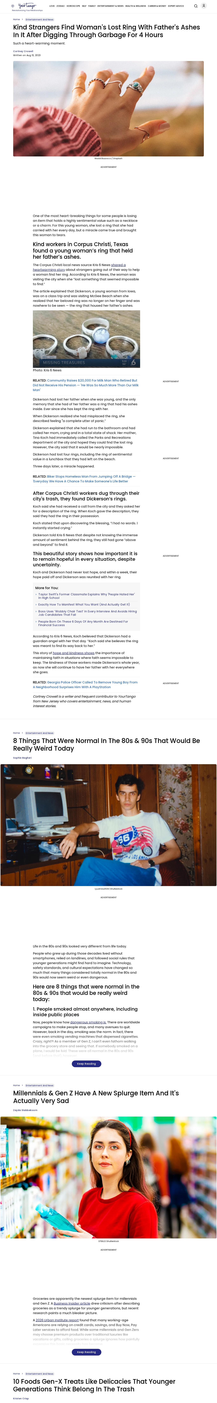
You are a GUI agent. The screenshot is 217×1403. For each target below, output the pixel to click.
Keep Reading (86, 1064)
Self (84, 5)
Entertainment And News (39, 19)
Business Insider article (72, 1303)
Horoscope (73, 5)
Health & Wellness (135, 5)
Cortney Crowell (23, 51)
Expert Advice (176, 5)
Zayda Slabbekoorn (25, 1110)
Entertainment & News (110, 5)
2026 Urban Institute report (57, 1320)
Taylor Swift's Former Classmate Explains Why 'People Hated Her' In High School (86, 596)
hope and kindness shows (74, 653)
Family (92, 5)
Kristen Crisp (21, 1398)
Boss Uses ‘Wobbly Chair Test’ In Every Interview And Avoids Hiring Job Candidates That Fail (87, 613)
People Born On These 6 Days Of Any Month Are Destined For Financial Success (83, 623)
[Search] (195, 5)
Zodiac (61, 5)
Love (52, 5)
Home (16, 19)
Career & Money (157, 5)
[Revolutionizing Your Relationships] (27, 6)
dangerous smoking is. (88, 1022)
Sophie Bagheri (22, 757)
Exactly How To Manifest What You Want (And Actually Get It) (84, 604)
